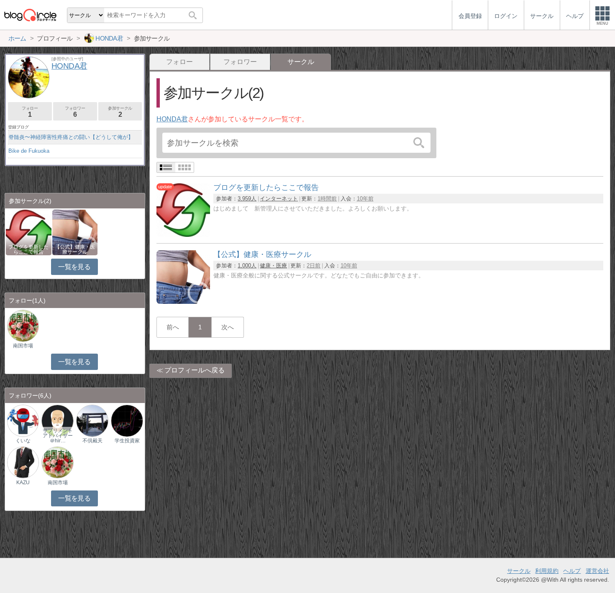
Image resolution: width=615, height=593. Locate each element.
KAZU (23, 482)
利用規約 (547, 570)
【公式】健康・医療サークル (75, 249)
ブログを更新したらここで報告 (28, 249)
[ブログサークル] (30, 15)
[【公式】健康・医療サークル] (183, 301)
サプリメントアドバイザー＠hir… (58, 435)
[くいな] (23, 420)
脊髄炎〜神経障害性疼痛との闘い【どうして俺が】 (70, 137)
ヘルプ (572, 570)
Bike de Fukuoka (28, 151)
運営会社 (597, 570)
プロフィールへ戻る (194, 370)
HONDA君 (172, 119)
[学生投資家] (127, 420)
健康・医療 (273, 265)
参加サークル (120, 112)
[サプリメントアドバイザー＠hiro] (57, 420)
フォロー (179, 61)
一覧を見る (74, 266)
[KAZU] (23, 462)
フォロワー (240, 61)
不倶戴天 (92, 440)
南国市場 (23, 345)
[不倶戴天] (92, 420)
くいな (23, 440)
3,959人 (247, 198)
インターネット (279, 198)
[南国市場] (23, 325)
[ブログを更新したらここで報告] (183, 234)
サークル (518, 570)
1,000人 (247, 265)
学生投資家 (127, 440)
